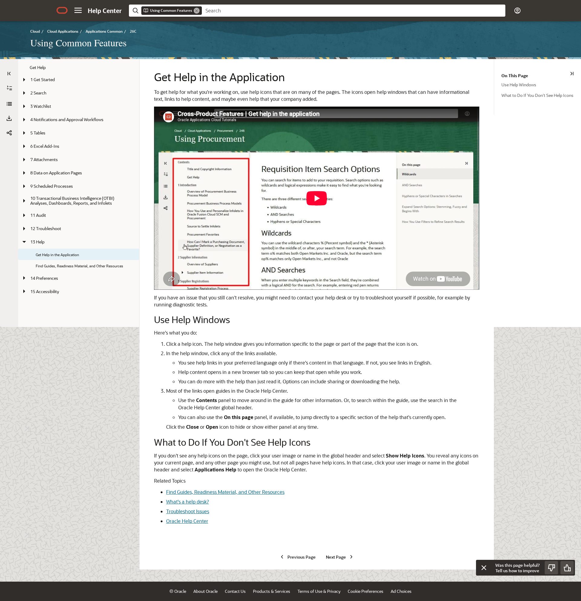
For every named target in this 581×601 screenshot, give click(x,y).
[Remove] (196, 10)
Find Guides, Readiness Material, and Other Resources (225, 492)
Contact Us (235, 591)
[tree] (78, 174)
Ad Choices (401, 591)
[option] (541, 84)
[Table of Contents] (9, 73)
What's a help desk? (187, 501)
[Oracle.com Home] (62, 10)
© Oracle (177, 591)
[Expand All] (9, 88)
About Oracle (205, 591)
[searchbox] (353, 11)
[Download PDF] (9, 118)
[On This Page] (571, 73)
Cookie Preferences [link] (365, 591)
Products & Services (271, 591)
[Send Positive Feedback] (567, 567)
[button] (78, 10)
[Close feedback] (484, 567)
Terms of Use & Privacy (318, 591)
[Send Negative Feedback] (551, 567)
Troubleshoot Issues (187, 511)
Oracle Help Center (187, 521)
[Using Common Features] (9, 103)
